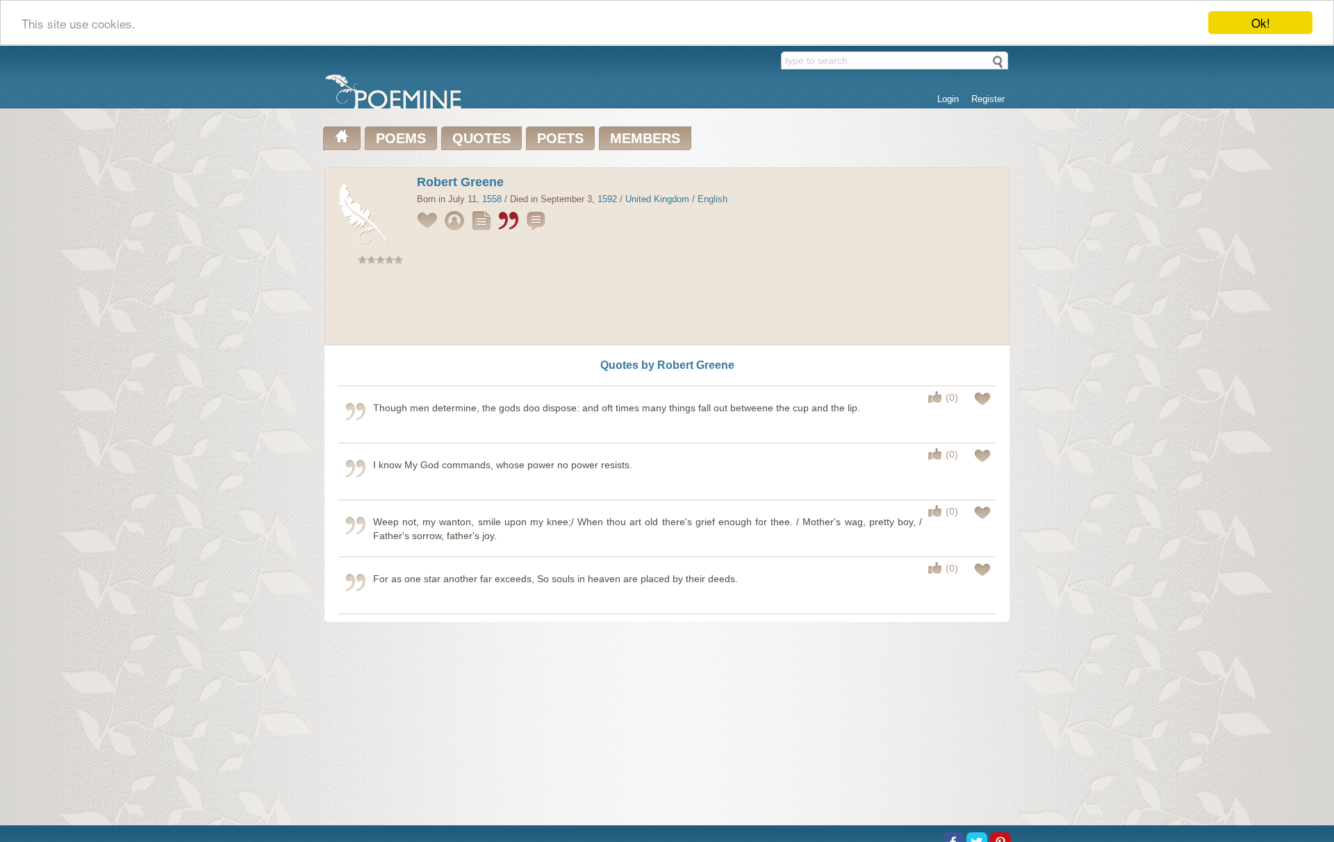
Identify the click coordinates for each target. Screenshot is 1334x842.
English (712, 199)
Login (948, 99)
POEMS (401, 138)
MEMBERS (645, 138)
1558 (492, 199)
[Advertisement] (667, 307)
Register (988, 99)
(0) (952, 397)
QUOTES (481, 138)
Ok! (1260, 22)
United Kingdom (657, 199)
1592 (607, 199)
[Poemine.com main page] (341, 138)
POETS (560, 138)
